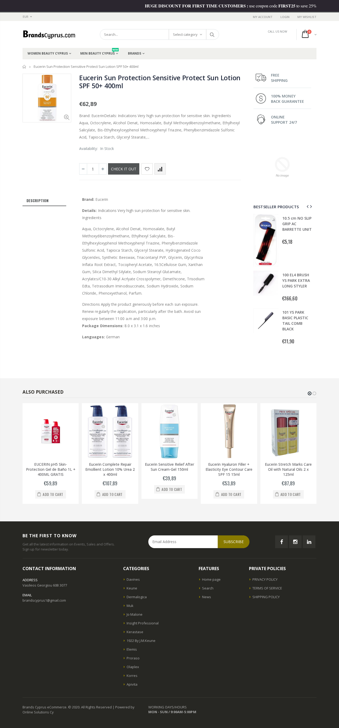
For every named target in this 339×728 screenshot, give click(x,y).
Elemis (132, 649)
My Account (263, 17)
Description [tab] (37, 200)
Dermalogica (137, 596)
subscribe (234, 541)
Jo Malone (134, 614)
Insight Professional (143, 623)
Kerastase (135, 631)
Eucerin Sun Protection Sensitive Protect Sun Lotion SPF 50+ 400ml (159, 81)
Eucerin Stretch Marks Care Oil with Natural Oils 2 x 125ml (288, 469)
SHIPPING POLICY (266, 596)
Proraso (133, 658)
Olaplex (133, 666)
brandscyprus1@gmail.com (44, 600)
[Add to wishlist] (147, 169)
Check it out (123, 168)
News (206, 596)
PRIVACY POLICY (265, 579)
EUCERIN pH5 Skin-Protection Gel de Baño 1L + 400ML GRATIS (50, 469)
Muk (130, 605)
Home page (211, 579)
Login (284, 17)
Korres (132, 675)
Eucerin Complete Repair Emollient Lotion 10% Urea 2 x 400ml (110, 469)
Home (24, 66)
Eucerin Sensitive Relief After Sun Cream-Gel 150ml (169, 467)
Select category (185, 34)
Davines (133, 579)
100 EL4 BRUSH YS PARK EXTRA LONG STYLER (296, 280)
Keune (132, 588)
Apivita (132, 684)
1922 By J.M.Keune (141, 640)
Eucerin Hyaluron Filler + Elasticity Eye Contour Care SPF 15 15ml (229, 469)
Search (212, 34)
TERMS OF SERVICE (267, 588)
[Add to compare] (160, 169)
